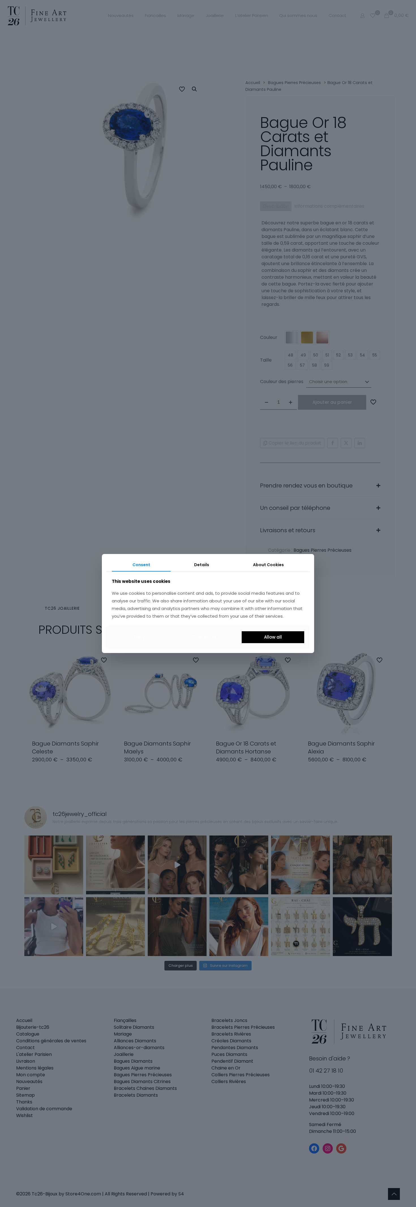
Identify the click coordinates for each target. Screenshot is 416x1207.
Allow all (273, 637)
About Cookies (268, 565)
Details (201, 565)
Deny (139, 637)
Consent (141, 565)
